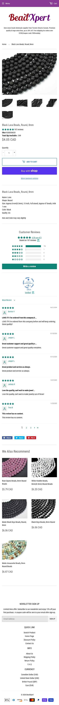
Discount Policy (29, 640)
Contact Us (29, 643)
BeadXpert (30, 695)
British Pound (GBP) (29, 682)
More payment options (29, 178)
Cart (55, 3)
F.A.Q (30, 664)
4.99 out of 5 (36, 238)
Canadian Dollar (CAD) (29, 674)
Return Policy (29, 661)
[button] (8, 129)
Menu (7, 3)
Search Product (29, 632)
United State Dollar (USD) (29, 678)
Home (4, 44)
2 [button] (26, 428)
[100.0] (28, 282)
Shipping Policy (29, 657)
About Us (29, 654)
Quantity (5, 148)
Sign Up (52, 619)
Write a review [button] (29, 266)
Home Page (29, 636)
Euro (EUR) (29, 685)
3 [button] (30, 428)
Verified (28, 292)
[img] (8, 308)
